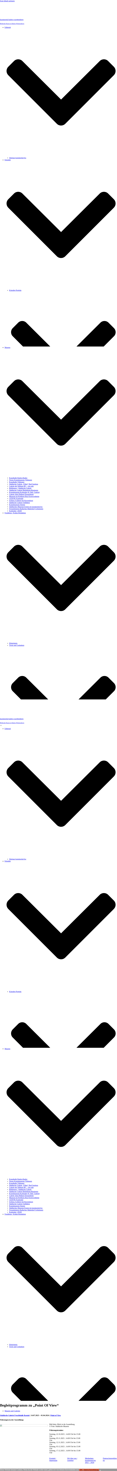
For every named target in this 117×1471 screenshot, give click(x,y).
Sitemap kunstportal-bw (17, 158)
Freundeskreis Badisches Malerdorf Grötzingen (26, 509)
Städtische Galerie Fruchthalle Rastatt (14, 1415)
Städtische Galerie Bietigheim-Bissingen (23, 490)
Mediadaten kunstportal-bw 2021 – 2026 (90, 1460)
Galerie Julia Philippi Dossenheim (21, 494)
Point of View (56, 1415)
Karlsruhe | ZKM (15, 511)
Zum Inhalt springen (7, 1)
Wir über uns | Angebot (72, 1459)
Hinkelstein (13, 643)
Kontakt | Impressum (53, 1459)
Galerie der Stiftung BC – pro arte (21, 486)
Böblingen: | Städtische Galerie (20, 488)
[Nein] (100, 1470)
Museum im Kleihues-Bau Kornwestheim (24, 496)
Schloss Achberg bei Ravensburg (21, 501)
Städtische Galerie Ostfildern (19, 503)
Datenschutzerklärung (91, 1470)
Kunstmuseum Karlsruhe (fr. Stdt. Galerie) (24, 492)
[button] (61, 92)
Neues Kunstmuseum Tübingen (20, 480)
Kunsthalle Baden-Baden (18, 478)
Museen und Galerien (12, 1411)
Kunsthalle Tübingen (16, 482)
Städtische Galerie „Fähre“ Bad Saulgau (23, 484)
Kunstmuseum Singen (17, 505)
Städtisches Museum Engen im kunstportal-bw (26, 507)
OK (81, 1470)
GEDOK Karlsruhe (16, 498)
